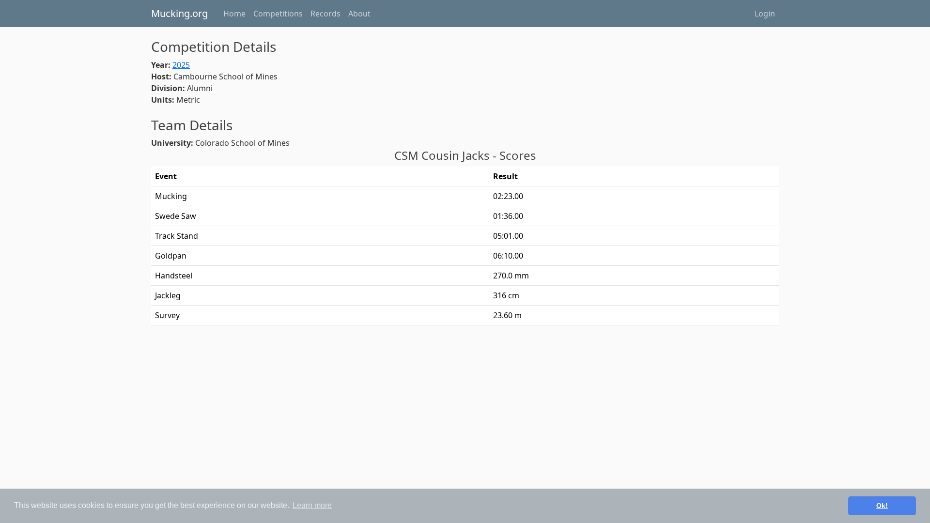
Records (325, 13)
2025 (181, 65)
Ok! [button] (882, 505)
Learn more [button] (312, 505)
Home (234, 13)
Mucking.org (179, 13)
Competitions (278, 13)
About (359, 13)
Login (765, 13)
